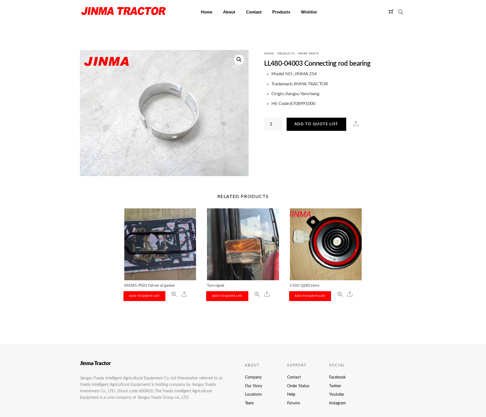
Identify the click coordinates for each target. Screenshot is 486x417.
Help (291, 395)
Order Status (298, 386)
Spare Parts (308, 53)
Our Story (253, 386)
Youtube (336, 395)
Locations (253, 395)
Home (206, 12)
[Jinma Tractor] (123, 16)
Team (249, 403)
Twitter (335, 386)
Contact (254, 12)
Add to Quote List (316, 124)
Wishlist (309, 12)
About (229, 12)
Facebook (337, 377)
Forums (293, 403)
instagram (337, 403)
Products (281, 12)
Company (253, 377)
